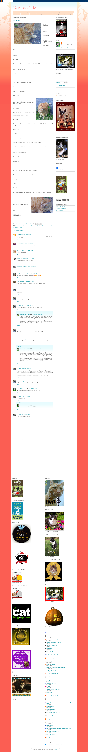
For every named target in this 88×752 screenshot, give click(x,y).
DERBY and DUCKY (50, 664)
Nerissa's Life (24, 8)
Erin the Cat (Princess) (51, 651)
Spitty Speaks (49, 692)
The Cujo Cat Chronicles (51, 719)
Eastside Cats (19, 258)
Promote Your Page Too (60, 169)
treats (21, 227)
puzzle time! (35, 12)
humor (26, 225)
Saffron (51, 225)
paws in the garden (57, 14)
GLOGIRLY (48, 686)
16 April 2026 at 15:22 (33, 388)
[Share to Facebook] (40, 224)
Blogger (55, 749)
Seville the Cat (16, 227)
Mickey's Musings (50, 658)
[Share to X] (38, 224)
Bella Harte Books (50, 706)
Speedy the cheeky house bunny (53, 689)
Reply (18, 239)
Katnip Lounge (49, 725)
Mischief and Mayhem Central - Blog (54, 744)
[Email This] (36, 224)
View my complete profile (66, 47)
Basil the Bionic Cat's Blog (52, 639)
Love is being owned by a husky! (53, 712)
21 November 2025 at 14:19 (32, 273)
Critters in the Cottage (51, 698)
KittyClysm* (48, 680)
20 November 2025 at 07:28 (27, 250)
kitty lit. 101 (28, 12)
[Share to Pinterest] (41, 224)
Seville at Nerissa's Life (25, 314)
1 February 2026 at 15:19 (37, 348)
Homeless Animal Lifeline (61, 208)
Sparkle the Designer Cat (51, 645)
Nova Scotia (39, 225)
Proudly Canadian (45, 225)
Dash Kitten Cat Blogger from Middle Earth (55, 667)
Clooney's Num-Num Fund (52, 695)
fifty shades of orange (67, 14)
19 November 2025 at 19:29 (25, 234)
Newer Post (16, 468)
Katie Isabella (49, 648)
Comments (59, 95)
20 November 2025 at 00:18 (27, 243)
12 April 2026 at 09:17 (26, 381)
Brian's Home (49, 636)
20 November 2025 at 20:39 (30, 266)
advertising (40, 14)
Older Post (50, 468)
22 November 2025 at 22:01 (30, 281)
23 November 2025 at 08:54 (27, 289)
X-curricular (33, 14)
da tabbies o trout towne (22, 273)
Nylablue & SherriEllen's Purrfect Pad (54, 654)
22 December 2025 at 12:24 (27, 298)
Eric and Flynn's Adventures (52, 661)
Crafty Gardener (49, 676)
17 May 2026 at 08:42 (26, 396)
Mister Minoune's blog (51, 737)
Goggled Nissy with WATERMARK (62, 84)
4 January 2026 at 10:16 (26, 330)
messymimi (19, 243)
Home (16, 12)
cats (23, 225)
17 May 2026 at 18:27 (36, 405)
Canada (20, 225)
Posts (58, 93)
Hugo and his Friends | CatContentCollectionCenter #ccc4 (58, 728)
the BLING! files (52, 12)
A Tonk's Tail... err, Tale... (51, 670)
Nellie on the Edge (50, 715)
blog (17, 225)
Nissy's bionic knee (61, 12)
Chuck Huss (19, 250)
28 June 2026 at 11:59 (26, 414)
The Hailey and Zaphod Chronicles (53, 642)
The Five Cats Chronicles (51, 740)
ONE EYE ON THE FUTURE (52, 673)
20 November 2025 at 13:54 (28, 258)
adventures (21, 12)
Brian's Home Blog (21, 266)
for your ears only (25, 14)
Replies (19, 312)
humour (29, 225)
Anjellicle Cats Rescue (60, 206)
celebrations (17, 14)
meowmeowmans (20, 281)
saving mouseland (43, 12)
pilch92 (18, 234)
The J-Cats (19, 289)
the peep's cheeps (47, 14)
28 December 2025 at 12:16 (27, 305)
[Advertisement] (33, 454)
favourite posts (70, 12)
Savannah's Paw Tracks (51, 683)
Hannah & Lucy (49, 722)
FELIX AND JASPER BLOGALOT (53, 731)
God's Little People (59, 210)
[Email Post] (34, 223)
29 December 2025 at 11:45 (37, 314)
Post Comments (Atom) (36, 472)
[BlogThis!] (37, 224)
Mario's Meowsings (50, 709)
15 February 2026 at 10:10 (27, 368)
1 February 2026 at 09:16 (27, 338)
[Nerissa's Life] (57, 168)
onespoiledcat (49, 632)
